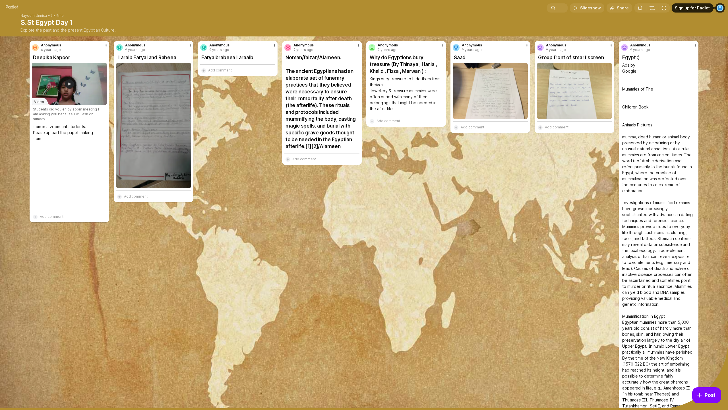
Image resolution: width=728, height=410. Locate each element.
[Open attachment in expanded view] (153, 125)
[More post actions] (106, 45)
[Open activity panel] (640, 8)
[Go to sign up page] (720, 8)
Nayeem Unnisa (33, 16)
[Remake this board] (652, 8)
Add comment (51, 216)
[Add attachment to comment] (35, 216)
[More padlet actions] (664, 8)
